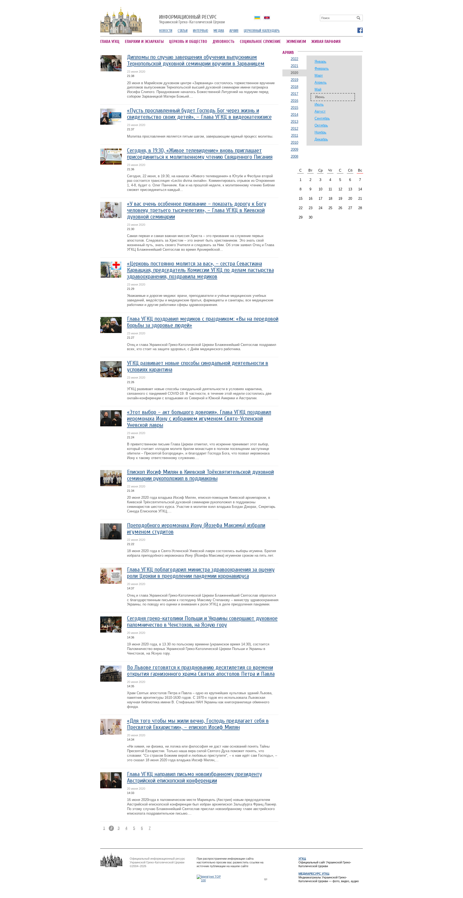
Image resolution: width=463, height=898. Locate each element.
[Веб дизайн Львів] (266, 879)
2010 (294, 143)
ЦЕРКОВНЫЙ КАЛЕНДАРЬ (262, 30)
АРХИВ (233, 30)
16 (310, 199)
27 (350, 208)
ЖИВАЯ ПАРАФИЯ (326, 41)
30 (310, 217)
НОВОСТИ (165, 30)
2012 (294, 129)
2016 (294, 101)
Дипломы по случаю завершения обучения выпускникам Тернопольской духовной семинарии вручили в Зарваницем (195, 60)
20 (350, 199)
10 (320, 189)
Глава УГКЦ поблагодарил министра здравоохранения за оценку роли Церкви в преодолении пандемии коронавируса (201, 572)
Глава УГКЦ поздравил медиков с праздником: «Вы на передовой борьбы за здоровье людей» (202, 322)
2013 (294, 122)
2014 (294, 115)
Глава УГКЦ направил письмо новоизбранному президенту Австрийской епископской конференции (194, 777)
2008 (294, 156)
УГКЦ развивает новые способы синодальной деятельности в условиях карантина (197, 366)
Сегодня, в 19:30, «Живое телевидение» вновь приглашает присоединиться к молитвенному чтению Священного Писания (199, 153)
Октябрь (321, 125)
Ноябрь (320, 132)
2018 (294, 87)
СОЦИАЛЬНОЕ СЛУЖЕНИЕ (260, 41)
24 (320, 208)
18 (330, 199)
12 (340, 189)
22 (301, 208)
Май (318, 89)
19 (340, 199)
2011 (294, 136)
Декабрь (321, 139)
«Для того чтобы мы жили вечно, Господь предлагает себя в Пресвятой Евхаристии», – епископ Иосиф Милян (198, 724)
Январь (320, 62)
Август (320, 111)
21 (360, 199)
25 (330, 208)
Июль (319, 104)
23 (310, 208)
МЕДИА (219, 30)
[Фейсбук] (360, 30)
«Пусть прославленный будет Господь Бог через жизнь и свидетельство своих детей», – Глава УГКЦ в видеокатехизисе (199, 113)
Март (319, 75)
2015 (294, 108)
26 (340, 208)
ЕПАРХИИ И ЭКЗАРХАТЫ (144, 41)
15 (301, 199)
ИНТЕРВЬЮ (200, 30)
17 (320, 199)
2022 (294, 59)
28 (360, 208)
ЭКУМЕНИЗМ (296, 41)
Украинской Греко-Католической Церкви (192, 19)
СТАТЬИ (183, 30)
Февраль (322, 68)
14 (360, 189)
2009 (294, 149)
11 (330, 189)
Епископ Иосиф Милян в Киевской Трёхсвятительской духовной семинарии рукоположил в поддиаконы (200, 475)
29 (301, 217)
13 (350, 189)
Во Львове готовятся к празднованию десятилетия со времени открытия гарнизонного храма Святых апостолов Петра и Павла (201, 670)
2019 (294, 80)
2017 (294, 94)
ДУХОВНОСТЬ (223, 41)
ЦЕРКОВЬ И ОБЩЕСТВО (188, 41)
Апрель (321, 82)
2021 (294, 66)
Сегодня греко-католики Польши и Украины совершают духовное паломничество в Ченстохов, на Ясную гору (202, 621)
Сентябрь (322, 118)
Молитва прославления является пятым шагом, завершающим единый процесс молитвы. (200, 136)
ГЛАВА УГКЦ (110, 41)
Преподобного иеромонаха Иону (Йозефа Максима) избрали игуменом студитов (196, 528)
